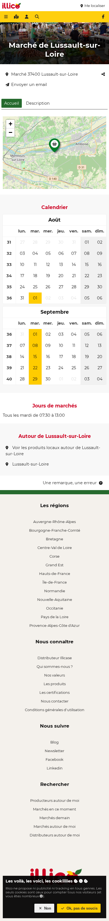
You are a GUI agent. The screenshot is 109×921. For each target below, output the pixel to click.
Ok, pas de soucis (81, 908)
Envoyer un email (29, 84)
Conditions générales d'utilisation (54, 709)
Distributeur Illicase (54, 658)
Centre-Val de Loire (54, 547)
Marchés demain (54, 818)
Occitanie (54, 608)
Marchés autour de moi (54, 826)
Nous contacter (54, 701)
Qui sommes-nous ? (55, 666)
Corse (54, 556)
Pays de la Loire (54, 617)
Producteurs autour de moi (54, 800)
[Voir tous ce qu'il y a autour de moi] (16, 16)
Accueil (11, 103)
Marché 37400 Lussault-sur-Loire (44, 74)
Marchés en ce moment (54, 809)
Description (38, 103)
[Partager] (103, 74)
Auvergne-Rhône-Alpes (54, 521)
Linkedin (55, 768)
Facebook (54, 759)
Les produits (55, 684)
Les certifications (54, 692)
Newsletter (54, 751)
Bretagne (54, 539)
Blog (54, 742)
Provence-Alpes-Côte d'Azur (54, 625)
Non (47, 908)
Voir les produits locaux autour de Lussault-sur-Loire (53, 450)
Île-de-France (54, 582)
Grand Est (54, 565)
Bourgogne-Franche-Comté (54, 530)
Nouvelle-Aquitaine (54, 599)
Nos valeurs (54, 675)
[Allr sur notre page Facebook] (103, 16)
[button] (54, 146)
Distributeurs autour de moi (55, 835)
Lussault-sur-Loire (30, 464)
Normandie (54, 591)
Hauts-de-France (54, 573)
